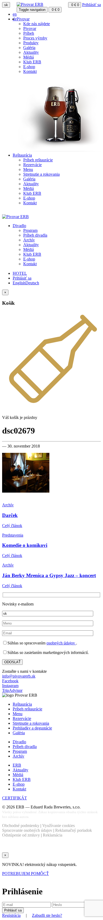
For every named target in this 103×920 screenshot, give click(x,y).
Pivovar (23, 19)
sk (6, 5)
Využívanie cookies (58, 825)
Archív (29, 240)
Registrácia (11, 915)
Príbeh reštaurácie (38, 160)
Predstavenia (12, 535)
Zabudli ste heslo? (47, 915)
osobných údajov (61, 643)
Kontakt (30, 71)
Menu (28, 169)
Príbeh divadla (35, 235)
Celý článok (12, 525)
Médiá (28, 57)
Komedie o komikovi (24, 545)
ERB (17, 765)
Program (30, 230)
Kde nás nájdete (36, 23)
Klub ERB (32, 62)
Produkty (31, 43)
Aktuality (31, 52)
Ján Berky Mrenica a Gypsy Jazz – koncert (49, 575)
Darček (10, 515)
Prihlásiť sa (91, 4)
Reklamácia (52, 835)
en (15, 14)
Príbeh (28, 33)
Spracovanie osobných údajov (27, 830)
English (19, 283)
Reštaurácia (22, 155)
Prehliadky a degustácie (32, 728)
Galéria (29, 47)
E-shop (29, 66)
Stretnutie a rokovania (41, 174)
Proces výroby (35, 38)
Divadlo (19, 225)
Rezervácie (32, 164)
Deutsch (32, 283)
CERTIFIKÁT (14, 798)
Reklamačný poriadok (73, 830)
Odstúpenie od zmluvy (21, 835)
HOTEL (20, 273)
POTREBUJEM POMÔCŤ (25, 873)
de (15, 19)
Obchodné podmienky (20, 825)
